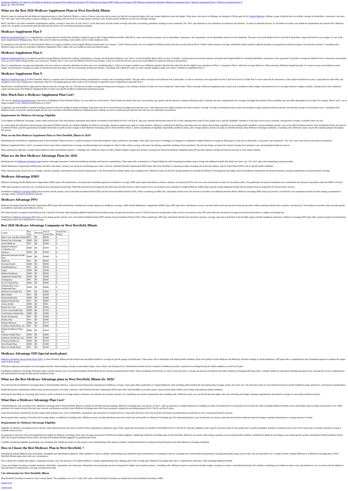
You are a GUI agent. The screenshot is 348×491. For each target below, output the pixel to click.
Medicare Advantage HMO (102, 2)
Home (3, 5)
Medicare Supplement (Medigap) (151, 2)
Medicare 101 (17, 2)
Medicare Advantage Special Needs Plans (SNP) (22, 359)
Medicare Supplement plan (24, 100)
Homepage (5, 2)
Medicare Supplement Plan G (204, 2)
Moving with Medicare (33, 2)
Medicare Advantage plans (29, 161)
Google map (6, 487)
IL (9, 5)
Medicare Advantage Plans (55, 2)
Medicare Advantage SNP (125, 2)
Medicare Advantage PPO (78, 2)
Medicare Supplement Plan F (178, 2)
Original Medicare (256, 16)
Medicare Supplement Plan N (229, 2)
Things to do (6, 483)
